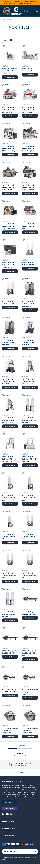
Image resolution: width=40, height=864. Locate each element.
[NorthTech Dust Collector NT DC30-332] (10, 560)
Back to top (20, 772)
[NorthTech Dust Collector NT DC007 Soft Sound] (30, 443)
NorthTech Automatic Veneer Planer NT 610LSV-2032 (9, 71)
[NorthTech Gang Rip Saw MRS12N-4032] (30, 599)
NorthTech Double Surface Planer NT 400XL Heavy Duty (8, 148)
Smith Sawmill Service (11, 857)
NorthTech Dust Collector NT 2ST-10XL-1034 (8, 342)
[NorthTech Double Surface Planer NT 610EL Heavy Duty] (30, 133)
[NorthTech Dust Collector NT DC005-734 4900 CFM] (30, 405)
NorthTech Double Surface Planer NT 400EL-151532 (28, 109)
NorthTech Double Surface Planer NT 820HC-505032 (8, 265)
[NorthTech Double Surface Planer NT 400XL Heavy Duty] (10, 133)
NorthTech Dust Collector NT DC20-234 (9, 536)
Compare (5, 40)
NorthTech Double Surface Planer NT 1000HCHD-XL (8, 109)
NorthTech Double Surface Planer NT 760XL (28, 226)
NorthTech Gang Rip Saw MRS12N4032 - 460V (29, 653)
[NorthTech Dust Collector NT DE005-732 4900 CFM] (10, 599)
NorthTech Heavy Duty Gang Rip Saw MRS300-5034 (30, 730)
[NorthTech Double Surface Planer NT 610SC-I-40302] (10, 172)
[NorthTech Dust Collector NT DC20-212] (10, 482)
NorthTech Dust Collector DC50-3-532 (29, 264)
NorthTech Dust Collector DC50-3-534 (9, 302)
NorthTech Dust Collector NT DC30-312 (29, 536)
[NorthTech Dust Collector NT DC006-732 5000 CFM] (10, 443)
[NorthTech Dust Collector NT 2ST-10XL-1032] (30, 288)
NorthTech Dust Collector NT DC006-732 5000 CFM (9, 459)
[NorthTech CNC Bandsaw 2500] (30, 55)
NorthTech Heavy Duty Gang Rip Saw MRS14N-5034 (30, 691)
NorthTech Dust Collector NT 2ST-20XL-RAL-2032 (28, 381)
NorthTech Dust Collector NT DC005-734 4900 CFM (29, 420)
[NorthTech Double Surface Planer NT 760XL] (30, 211)
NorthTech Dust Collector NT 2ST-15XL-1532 (28, 342)
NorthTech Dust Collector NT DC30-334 (29, 575)
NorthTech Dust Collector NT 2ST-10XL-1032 (28, 303)
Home (3, 19)
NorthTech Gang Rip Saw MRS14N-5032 (9, 690)
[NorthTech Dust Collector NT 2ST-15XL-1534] (10, 366)
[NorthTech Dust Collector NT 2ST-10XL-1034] (10, 327)
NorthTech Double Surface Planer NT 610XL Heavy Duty (8, 226)
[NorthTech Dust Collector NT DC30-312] (30, 521)
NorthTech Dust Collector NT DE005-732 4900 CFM (9, 614)
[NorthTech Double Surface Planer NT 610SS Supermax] (30, 172)
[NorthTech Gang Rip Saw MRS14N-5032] (10, 676)
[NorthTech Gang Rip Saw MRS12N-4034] (10, 638)
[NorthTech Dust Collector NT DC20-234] (10, 521)
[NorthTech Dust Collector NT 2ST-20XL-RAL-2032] (30, 366)
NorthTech (9, 19)
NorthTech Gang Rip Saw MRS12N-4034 (9, 652)
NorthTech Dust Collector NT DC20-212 (9, 497)
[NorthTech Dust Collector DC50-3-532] (30, 249)
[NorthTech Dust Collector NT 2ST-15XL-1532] (30, 327)
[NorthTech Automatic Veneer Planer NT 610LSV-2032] (10, 55)
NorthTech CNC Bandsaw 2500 (27, 70)
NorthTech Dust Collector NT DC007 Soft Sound (29, 459)
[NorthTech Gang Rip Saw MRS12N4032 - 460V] (30, 638)
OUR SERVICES (9, 802)
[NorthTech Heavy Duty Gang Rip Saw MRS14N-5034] (30, 676)
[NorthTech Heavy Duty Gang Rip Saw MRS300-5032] (10, 715)
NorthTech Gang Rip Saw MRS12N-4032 (29, 613)
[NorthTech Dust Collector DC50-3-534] (10, 288)
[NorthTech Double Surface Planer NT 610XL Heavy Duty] (10, 211)
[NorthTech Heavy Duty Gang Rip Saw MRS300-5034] (30, 715)
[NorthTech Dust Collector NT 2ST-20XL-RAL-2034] (10, 405)
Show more (20, 753)
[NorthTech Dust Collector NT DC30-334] (30, 560)
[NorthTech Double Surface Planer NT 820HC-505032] (10, 249)
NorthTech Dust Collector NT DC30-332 (9, 575)
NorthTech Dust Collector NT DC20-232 (29, 497)
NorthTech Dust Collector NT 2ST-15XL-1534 (8, 381)
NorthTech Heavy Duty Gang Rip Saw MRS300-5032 (10, 730)
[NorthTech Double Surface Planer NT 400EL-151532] (30, 94)
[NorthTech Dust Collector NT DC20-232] (30, 482)
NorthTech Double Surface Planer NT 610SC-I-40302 (8, 187)
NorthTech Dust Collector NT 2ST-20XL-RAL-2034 (8, 420)
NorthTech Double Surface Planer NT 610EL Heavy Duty (28, 148)
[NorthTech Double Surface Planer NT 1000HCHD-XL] (10, 94)
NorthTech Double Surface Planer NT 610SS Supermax (28, 187)
